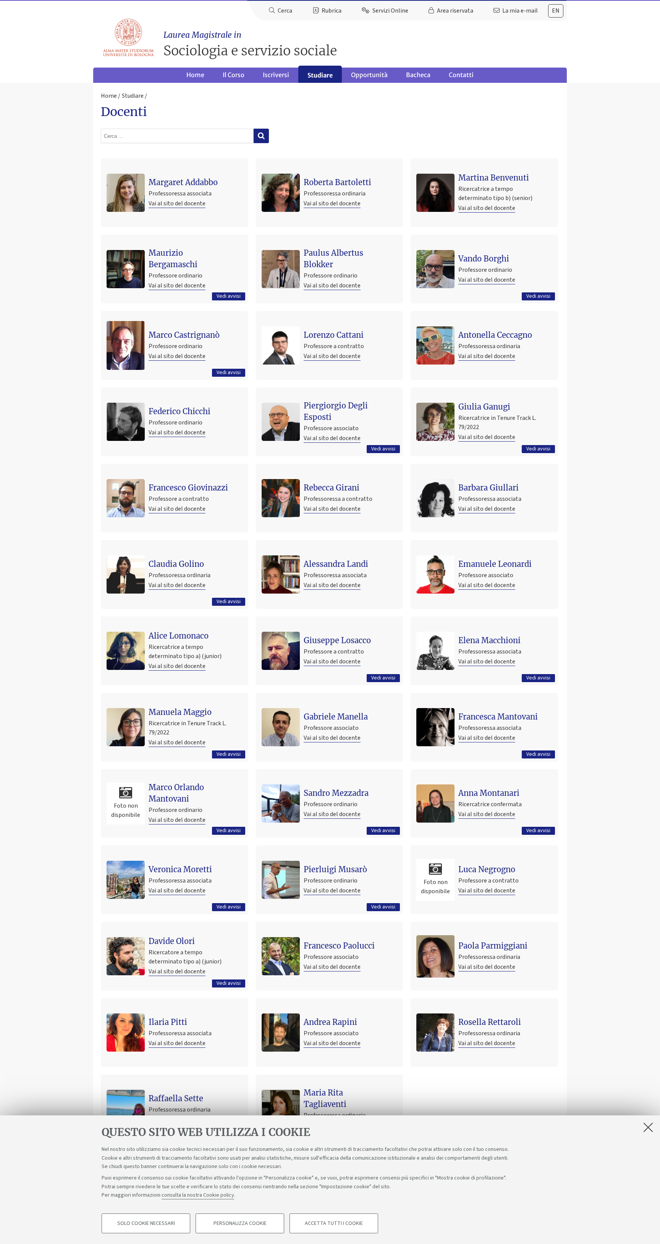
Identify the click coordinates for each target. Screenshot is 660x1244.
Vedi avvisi (229, 296)
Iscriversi (276, 75)
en (556, 10)
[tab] (555, 11)
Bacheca (418, 75)
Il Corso (233, 75)
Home (195, 75)
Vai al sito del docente (177, 203)
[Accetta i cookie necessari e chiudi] (648, 1127)
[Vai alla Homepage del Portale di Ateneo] (128, 37)
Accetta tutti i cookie (334, 1223)
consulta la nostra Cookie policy (198, 1195)
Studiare (320, 75)
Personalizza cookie (240, 1223)
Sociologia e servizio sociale (250, 44)
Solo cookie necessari (146, 1223)
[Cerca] (261, 136)
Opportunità (369, 75)
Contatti (461, 75)
